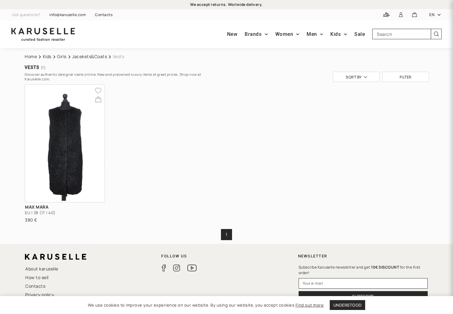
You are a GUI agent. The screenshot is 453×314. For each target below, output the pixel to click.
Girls (62, 56)
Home (31, 56)
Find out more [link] (310, 305)
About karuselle (41, 269)
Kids (47, 56)
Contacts (103, 14)
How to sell (37, 277)
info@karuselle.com (67, 14)
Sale (359, 34)
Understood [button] (347, 305)
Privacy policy (39, 295)
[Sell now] (386, 15)
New (232, 34)
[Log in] (401, 15)
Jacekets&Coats (89, 56)
